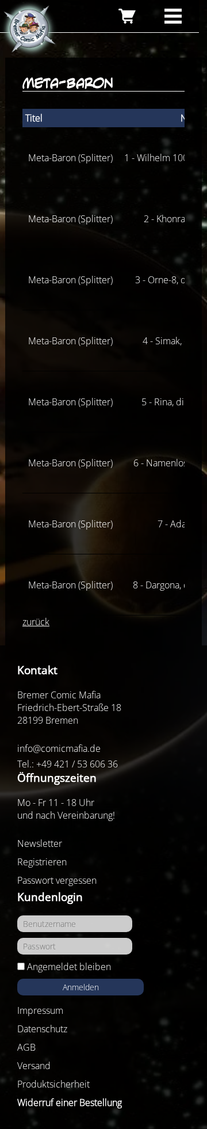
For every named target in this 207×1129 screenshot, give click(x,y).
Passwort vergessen (57, 880)
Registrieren (42, 862)
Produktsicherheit (53, 1084)
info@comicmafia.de (59, 748)
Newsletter (39, 843)
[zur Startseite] (28, 29)
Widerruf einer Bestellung (69, 1102)
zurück (35, 621)
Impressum (40, 1010)
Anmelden (81, 987)
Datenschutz (42, 1028)
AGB (26, 1047)
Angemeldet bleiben (69, 966)
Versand (34, 1065)
